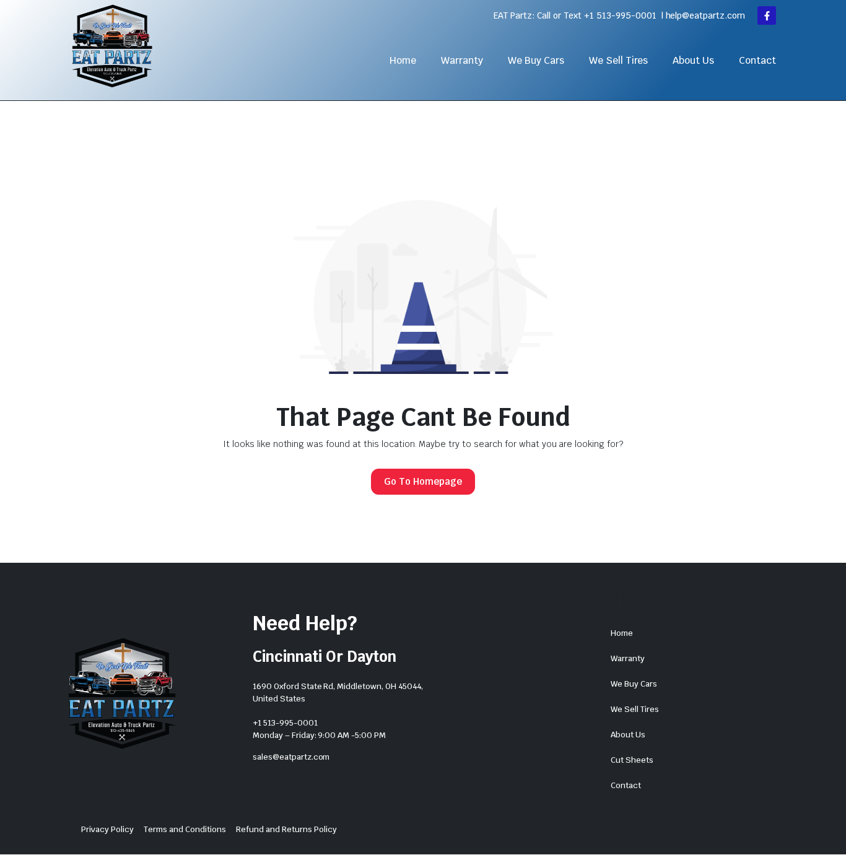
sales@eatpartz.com (291, 757)
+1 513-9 (602, 15)
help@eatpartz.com (706, 15)
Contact (757, 60)
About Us (693, 60)
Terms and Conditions (185, 829)
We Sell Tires (618, 60)
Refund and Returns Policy (286, 829)
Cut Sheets (632, 760)
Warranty (462, 60)
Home (403, 60)
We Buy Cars (536, 60)
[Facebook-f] (766, 15)
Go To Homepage (423, 481)
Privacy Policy (107, 829)
